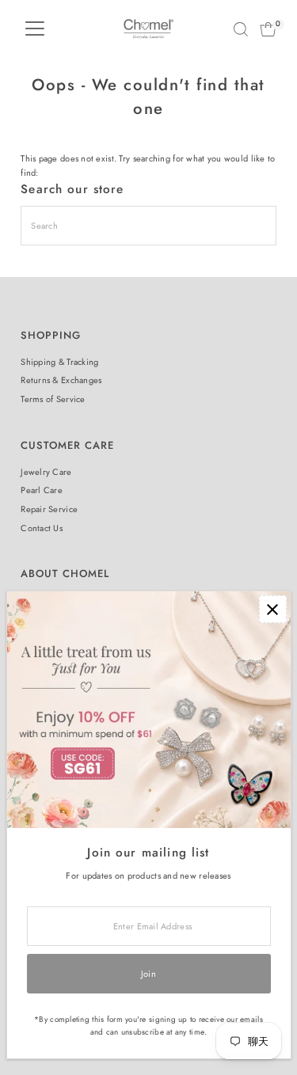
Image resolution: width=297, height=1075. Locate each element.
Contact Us (42, 528)
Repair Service (49, 509)
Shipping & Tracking (59, 361)
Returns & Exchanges (61, 380)
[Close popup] (273, 609)
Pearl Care (42, 490)
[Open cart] (268, 29)
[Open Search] (241, 29)
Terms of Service (53, 399)
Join (148, 973)
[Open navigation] (35, 29)
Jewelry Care (46, 471)
